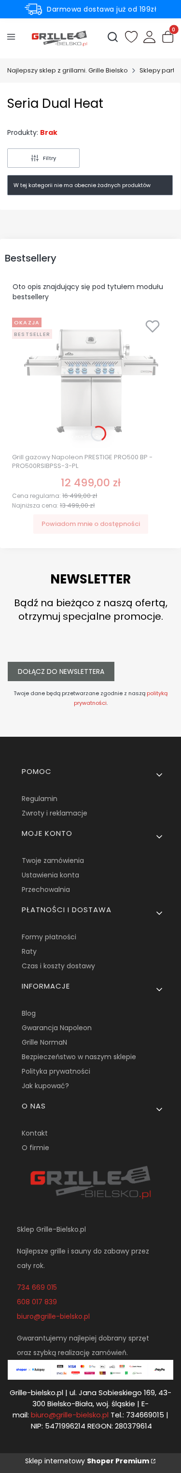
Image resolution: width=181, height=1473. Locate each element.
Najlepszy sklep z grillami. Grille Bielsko (67, 70)
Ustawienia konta (50, 875)
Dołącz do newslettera (61, 671)
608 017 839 (37, 1302)
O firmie (35, 1147)
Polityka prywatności (56, 1071)
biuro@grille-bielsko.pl (53, 1316)
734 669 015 (37, 1287)
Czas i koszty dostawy (58, 966)
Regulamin (39, 798)
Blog (29, 1013)
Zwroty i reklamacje (54, 813)
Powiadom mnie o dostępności (91, 523)
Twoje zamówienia (53, 860)
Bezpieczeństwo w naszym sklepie (79, 1057)
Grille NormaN (44, 1042)
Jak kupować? (45, 1086)
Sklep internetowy (87, 1461)
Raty (29, 951)
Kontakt (35, 1133)
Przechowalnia (46, 889)
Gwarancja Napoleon (57, 1028)
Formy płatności (49, 937)
